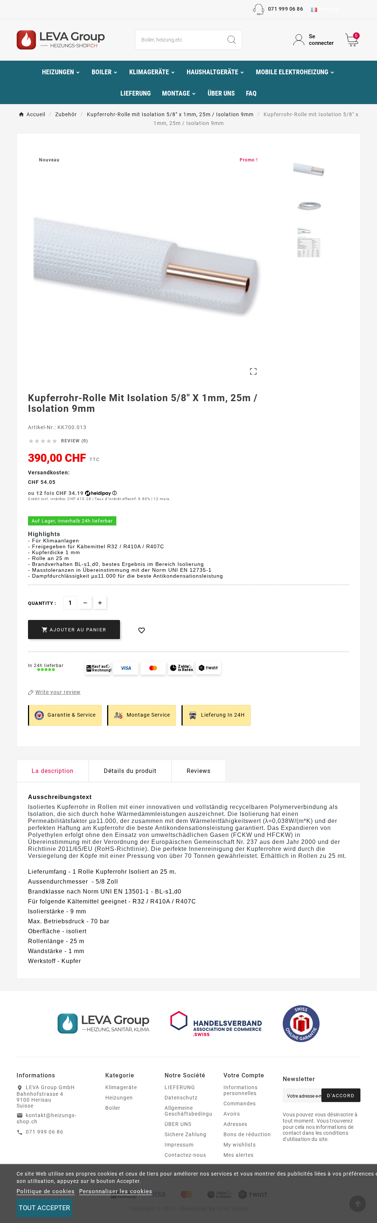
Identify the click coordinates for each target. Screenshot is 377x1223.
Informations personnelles (240, 1090)
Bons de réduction (247, 1134)
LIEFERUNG (180, 1087)
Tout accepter (44, 1208)
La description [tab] (53, 770)
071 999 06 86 (285, 9)
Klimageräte (121, 1087)
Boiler (112, 1108)
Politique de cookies (46, 1191)
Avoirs (231, 1114)
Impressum (179, 1145)
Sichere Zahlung (186, 1134)
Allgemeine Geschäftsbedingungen (195, 1111)
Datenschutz (181, 1098)
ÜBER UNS (178, 1124)
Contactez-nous (185, 1155)
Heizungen (119, 1098)
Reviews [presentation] (199, 770)
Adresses (235, 1124)
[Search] (232, 40)
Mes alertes (238, 1155)
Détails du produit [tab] (130, 770)
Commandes (239, 1103)
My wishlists (239, 1145)
